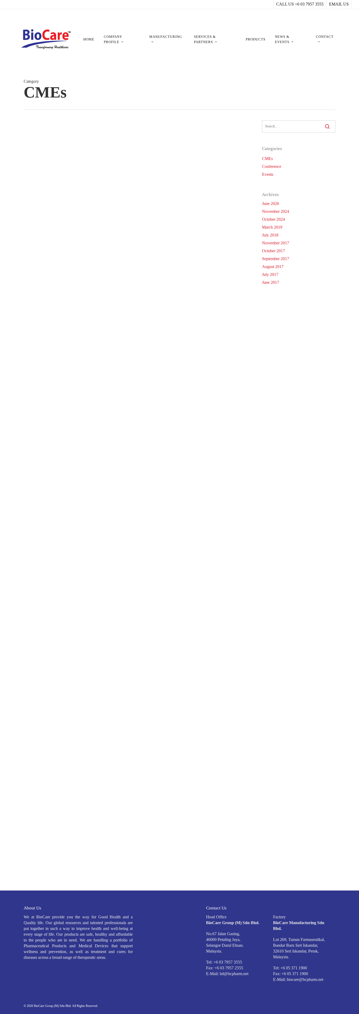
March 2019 (272, 227)
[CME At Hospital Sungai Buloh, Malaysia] (60, 881)
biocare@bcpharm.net (305, 979)
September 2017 (275, 258)
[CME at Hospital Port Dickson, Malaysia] (60, 802)
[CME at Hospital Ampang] (60, 340)
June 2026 (270, 203)
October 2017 (273, 251)
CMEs (118, 257)
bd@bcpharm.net (234, 973)
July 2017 (270, 274)
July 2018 (270, 235)
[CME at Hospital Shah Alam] (60, 727)
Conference (271, 166)
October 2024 (273, 219)
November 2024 (275, 211)
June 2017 (270, 282)
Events (267, 174)
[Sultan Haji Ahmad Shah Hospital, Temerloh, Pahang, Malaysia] (60, 415)
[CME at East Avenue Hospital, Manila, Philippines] (60, 573)
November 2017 (275, 243)
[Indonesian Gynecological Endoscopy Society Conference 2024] (60, 494)
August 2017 (273, 266)
